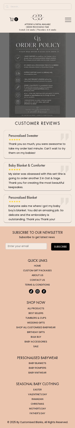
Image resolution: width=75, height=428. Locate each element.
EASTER (37, 389)
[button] (14, 19)
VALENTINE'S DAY (37, 394)
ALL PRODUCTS (35, 308)
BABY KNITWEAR (37, 372)
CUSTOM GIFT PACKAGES (37, 270)
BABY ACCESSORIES (36, 341)
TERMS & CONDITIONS (37, 284)
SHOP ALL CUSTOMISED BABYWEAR (36, 327)
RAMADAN (37, 399)
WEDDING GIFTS (36, 322)
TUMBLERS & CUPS (35, 318)
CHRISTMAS (37, 404)
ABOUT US (37, 275)
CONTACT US (37, 280)
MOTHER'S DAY (37, 408)
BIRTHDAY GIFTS (36, 332)
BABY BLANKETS (37, 363)
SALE (36, 346)
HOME (37, 265)
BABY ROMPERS (37, 368)
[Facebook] (44, 291)
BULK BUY (36, 337)
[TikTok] (31, 291)
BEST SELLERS (36, 313)
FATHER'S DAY (37, 413)
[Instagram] (37, 291)
